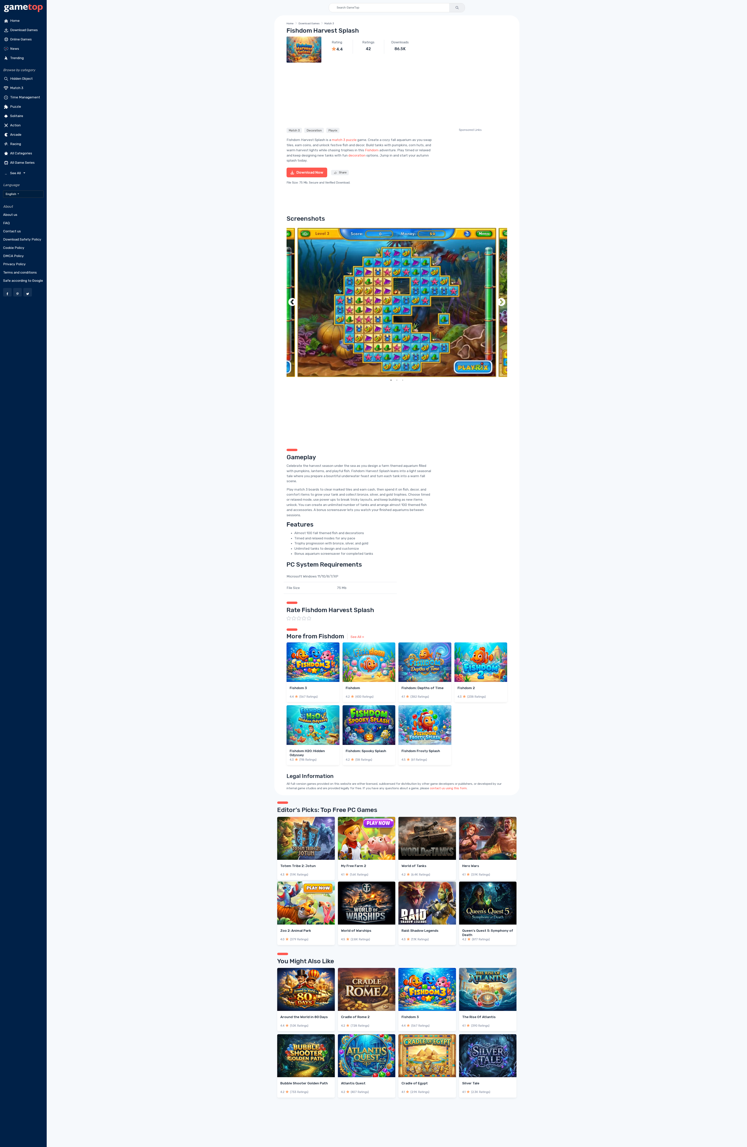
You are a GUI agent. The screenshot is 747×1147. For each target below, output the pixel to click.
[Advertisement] (397, 94)
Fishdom (372, 150)
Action (15, 125)
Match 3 (16, 88)
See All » (357, 637)
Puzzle (15, 106)
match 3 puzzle (344, 140)
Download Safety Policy (22, 239)
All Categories (20, 153)
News (14, 49)
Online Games (20, 39)
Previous (292, 302)
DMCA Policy (13, 256)
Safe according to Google (23, 281)
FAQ (6, 223)
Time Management (24, 97)
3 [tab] (403, 380)
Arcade (15, 134)
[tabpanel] (396, 302)
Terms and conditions (20, 272)
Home (14, 21)
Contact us (12, 231)
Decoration (314, 130)
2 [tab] (397, 380)
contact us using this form (448, 788)
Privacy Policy (14, 264)
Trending (16, 58)
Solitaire (16, 116)
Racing (15, 144)
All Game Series (22, 162)
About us (10, 215)
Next (501, 302)
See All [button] (13, 173)
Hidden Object (21, 78)
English (11, 194)
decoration (357, 155)
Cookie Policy (13, 248)
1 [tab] (391, 380)
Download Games (23, 30)
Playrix (332, 130)
